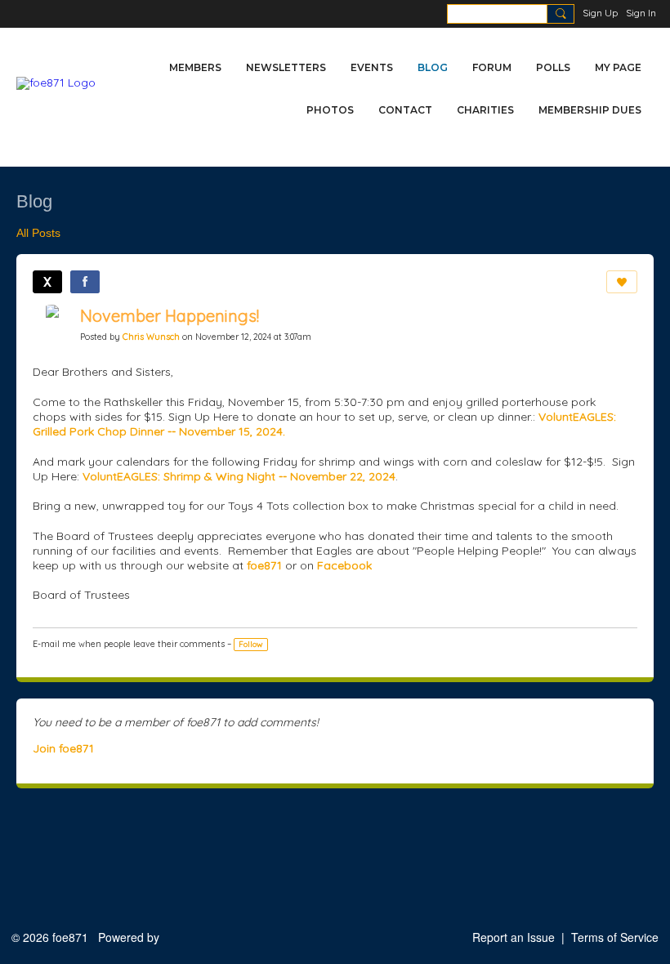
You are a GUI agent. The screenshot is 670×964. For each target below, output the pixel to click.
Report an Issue (513, 937)
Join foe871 (63, 748)
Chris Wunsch (151, 336)
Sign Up (600, 13)
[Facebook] (85, 281)
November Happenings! (169, 316)
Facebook (344, 565)
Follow (251, 644)
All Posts (38, 232)
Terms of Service (615, 937)
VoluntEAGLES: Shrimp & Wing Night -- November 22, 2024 (239, 476)
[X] (47, 281)
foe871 (264, 565)
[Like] (621, 281)
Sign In (641, 13)
